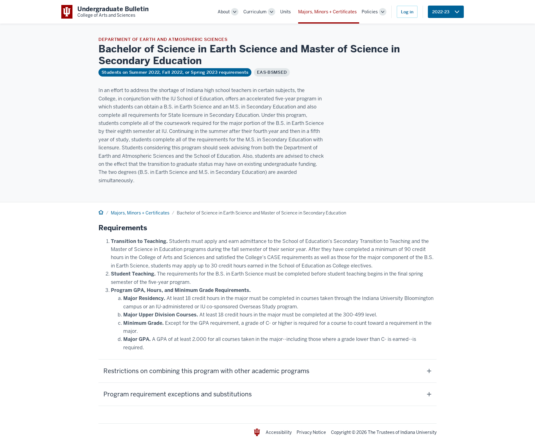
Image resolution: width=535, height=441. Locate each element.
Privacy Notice (311, 432)
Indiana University (418, 432)
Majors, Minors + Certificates (327, 12)
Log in (407, 12)
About (224, 12)
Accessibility (279, 432)
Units (285, 12)
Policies (370, 12)
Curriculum (255, 12)
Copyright (341, 432)
